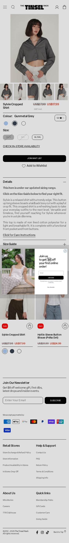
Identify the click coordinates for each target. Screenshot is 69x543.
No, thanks (50, 287)
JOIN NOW (51, 277)
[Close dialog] (65, 250)
